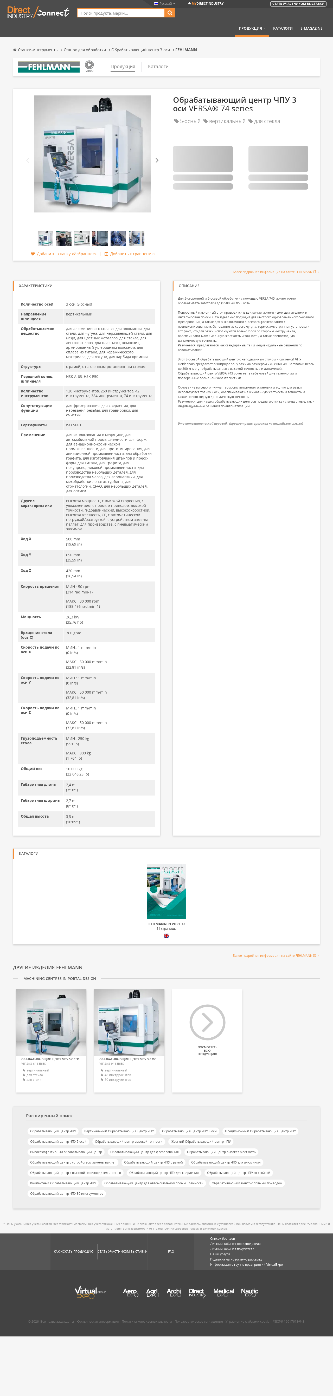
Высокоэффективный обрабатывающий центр (66, 1152)
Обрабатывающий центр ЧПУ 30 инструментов (66, 1193)
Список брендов (222, 1238)
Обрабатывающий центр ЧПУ (53, 1131)
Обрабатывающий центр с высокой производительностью (75, 1173)
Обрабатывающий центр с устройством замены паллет (73, 1162)
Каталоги (283, 28)
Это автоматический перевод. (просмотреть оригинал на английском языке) (240, 423)
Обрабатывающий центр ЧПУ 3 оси (189, 1131)
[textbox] (121, 12)
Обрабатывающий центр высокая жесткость (221, 1152)
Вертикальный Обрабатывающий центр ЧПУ (119, 1131)
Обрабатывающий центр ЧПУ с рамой (153, 1162)
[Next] (157, 160)
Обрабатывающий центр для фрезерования (144, 1152)
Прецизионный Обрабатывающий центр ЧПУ (260, 1131)
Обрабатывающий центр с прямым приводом (247, 1183)
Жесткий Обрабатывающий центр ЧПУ (201, 1141)
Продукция (250, 28)
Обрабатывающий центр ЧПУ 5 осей (58, 1141)
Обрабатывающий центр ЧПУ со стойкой (238, 1173)
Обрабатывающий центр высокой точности (129, 1141)
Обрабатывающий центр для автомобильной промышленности (153, 1183)
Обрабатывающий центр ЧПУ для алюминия (226, 1162)
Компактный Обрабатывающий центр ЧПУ (63, 1183)
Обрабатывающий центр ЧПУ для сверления (164, 1173)
